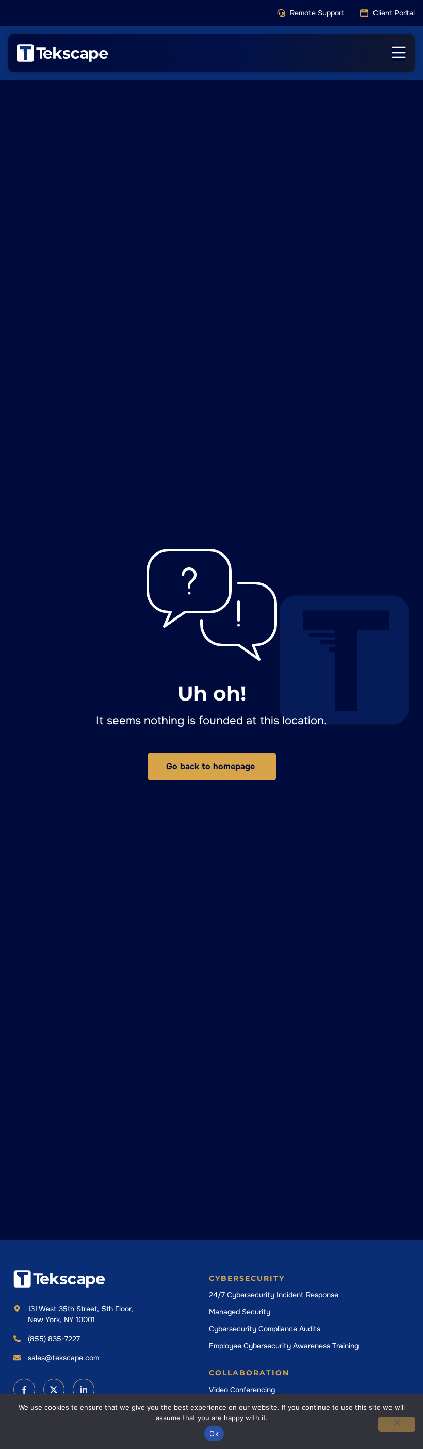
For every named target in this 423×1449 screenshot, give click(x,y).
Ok (214, 1433)
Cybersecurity (247, 1278)
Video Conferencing (242, 1389)
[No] (396, 1424)
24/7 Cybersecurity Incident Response (273, 1294)
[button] (310, 13)
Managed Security (239, 1311)
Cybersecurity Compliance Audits (264, 1328)
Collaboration (249, 1372)
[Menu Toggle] (398, 53)
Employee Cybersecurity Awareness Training (284, 1345)
